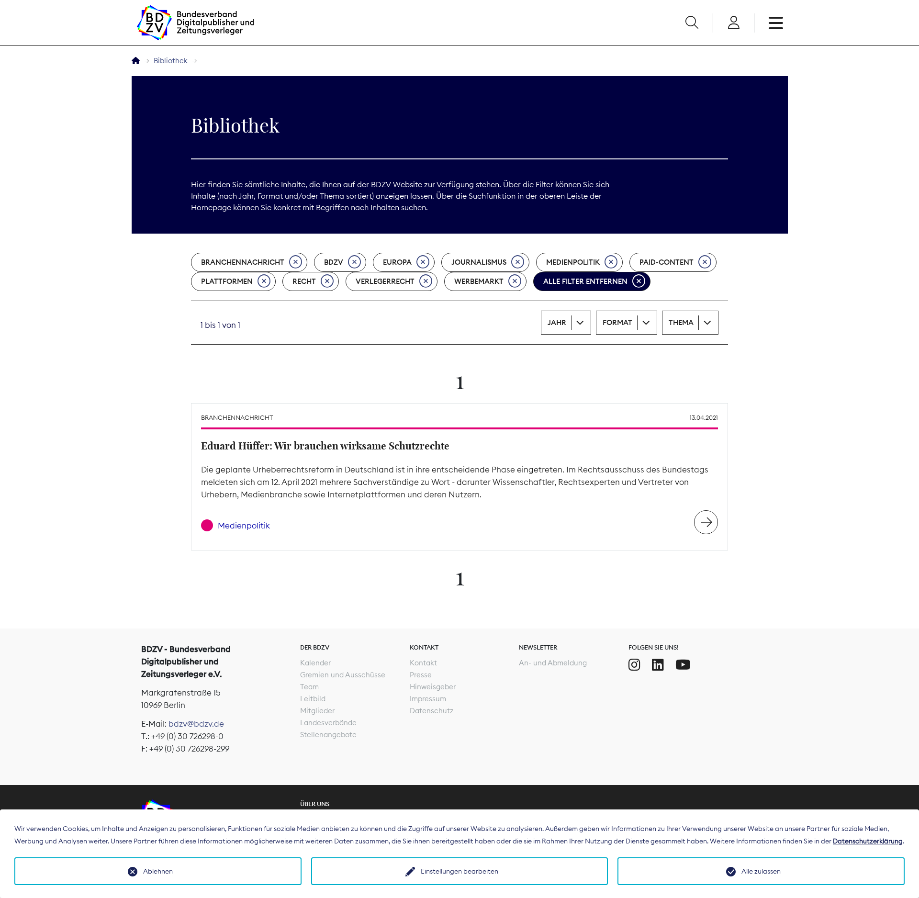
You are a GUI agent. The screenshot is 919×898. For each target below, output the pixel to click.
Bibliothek (171, 60)
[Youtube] (683, 665)
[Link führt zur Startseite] (195, 23)
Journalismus (478, 262)
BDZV (333, 262)
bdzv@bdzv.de (196, 723)
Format (617, 322)
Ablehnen (158, 871)
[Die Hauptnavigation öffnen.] (776, 23)
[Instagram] (634, 665)
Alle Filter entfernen (585, 281)
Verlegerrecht (385, 281)
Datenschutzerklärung (868, 841)
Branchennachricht (242, 262)
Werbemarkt (479, 281)
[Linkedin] (658, 665)
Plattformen (227, 281)
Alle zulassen (761, 871)
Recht (304, 281)
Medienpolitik (573, 262)
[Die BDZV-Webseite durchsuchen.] (691, 23)
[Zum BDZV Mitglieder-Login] (734, 23)
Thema (681, 322)
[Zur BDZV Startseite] (136, 61)
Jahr (557, 322)
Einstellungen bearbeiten (459, 871)
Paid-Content (666, 262)
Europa (397, 262)
